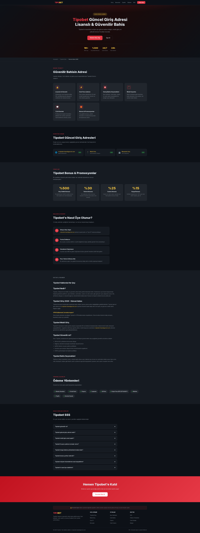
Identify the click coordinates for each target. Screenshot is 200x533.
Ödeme (129, 2)
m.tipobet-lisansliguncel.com (67, 232)
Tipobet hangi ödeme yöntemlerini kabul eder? (85, 450)
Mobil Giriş (92, 517)
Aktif (80, 152)
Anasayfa (55, 59)
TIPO (59, 2)
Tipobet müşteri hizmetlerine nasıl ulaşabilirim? (85, 462)
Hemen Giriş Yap (95, 38)
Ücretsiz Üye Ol (100, 494)
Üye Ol (108, 38)
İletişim (131, 523)
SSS (134, 2)
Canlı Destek (133, 520)
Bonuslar (117, 2)
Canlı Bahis (113, 517)
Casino (112, 520)
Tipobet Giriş (63, 59)
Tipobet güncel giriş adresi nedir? (85, 432)
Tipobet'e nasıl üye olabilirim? (85, 467)
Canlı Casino (113, 523)
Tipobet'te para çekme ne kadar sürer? (85, 444)
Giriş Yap (141, 2)
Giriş (112, 2)
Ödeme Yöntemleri (134, 517)
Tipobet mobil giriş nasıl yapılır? (85, 438)
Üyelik (124, 2)
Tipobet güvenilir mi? (85, 426)
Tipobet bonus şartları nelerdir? (85, 456)
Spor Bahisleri (113, 515)
